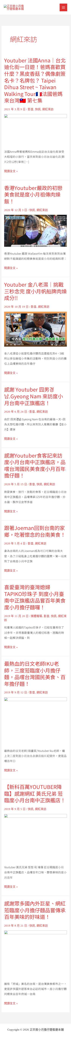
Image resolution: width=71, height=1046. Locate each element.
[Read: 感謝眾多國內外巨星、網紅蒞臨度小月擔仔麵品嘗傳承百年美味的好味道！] (35, 953)
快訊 (38, 109)
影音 (31, 109)
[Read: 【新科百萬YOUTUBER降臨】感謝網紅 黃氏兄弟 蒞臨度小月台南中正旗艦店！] (35, 836)
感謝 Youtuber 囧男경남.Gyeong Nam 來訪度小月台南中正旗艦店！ (33, 396)
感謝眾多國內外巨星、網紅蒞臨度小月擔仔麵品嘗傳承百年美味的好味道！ (35, 909)
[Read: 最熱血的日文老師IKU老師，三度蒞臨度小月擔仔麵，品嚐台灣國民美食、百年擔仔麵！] (35, 720)
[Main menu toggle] (63, 7)
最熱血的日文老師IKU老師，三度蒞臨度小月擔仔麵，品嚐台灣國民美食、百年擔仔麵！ (35, 673)
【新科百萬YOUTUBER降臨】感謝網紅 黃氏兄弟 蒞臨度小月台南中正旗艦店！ (35, 793)
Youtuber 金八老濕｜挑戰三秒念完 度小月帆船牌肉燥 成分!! (35, 291)
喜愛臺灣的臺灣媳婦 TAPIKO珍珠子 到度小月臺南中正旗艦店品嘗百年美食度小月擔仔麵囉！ (35, 597)
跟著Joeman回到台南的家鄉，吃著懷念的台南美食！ (35, 531)
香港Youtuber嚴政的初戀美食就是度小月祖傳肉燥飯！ (33, 194)
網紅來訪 (48, 109)
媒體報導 (36, 616)
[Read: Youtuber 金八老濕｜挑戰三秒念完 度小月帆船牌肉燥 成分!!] (35, 328)
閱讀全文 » (11, 171)
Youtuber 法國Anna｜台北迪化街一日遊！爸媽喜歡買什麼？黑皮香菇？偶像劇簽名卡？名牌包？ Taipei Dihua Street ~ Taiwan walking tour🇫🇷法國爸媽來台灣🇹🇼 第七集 (35, 80)
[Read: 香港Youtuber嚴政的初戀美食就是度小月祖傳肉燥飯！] (35, 230)
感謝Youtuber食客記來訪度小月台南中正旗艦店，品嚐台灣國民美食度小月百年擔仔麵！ (35, 465)
